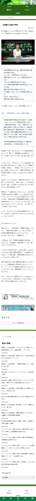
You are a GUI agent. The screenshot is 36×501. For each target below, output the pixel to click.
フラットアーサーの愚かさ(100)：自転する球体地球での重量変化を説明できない (17, 439)
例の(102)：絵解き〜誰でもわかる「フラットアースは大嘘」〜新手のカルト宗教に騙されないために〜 (17, 381)
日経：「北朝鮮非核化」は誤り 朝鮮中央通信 (15, 113)
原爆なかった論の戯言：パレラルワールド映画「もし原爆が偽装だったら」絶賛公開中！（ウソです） (17, 349)
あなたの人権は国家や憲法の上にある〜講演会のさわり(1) (17, 398)
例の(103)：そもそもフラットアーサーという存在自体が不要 (17, 373)
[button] (32, 337)
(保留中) (18, 495)
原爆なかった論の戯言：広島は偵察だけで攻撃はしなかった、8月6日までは (17, 389)
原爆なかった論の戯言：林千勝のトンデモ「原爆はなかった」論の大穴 (17, 406)
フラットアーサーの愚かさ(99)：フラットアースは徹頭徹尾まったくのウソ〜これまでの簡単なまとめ (17, 447)
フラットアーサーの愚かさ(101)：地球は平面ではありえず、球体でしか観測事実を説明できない (17, 430)
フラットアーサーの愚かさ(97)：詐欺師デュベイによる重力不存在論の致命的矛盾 (17, 463)
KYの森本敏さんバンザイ (9, 223)
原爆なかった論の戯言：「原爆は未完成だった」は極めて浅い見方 (17, 365)
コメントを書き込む (18, 323)
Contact (27, 493)
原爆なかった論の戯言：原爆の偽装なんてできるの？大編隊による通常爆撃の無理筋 (17, 414)
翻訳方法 (9, 493)
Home (9, 490)
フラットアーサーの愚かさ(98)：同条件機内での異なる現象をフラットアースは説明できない (17, 455)
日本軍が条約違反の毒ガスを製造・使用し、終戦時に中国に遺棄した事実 (17, 422)
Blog (27, 490)
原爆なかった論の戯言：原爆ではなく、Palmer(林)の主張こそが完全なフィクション (18, 357)
